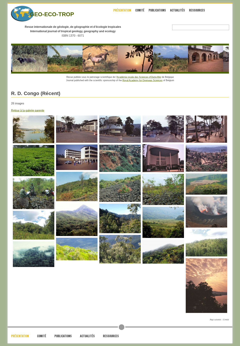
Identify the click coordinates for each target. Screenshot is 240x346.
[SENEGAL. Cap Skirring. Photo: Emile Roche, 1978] (129, 58)
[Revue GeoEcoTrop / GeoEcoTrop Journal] (16, 13)
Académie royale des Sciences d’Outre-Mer (139, 77)
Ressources (197, 10)
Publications (157, 10)
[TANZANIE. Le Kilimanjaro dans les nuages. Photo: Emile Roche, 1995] (164, 58)
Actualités (177, 10)
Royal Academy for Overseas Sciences (142, 80)
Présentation (122, 10)
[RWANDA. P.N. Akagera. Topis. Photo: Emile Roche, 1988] (94, 58)
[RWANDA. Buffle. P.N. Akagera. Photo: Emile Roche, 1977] (24, 58)
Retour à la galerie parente (27, 110)
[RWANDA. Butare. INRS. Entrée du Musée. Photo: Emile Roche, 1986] (200, 58)
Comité (139, 10)
